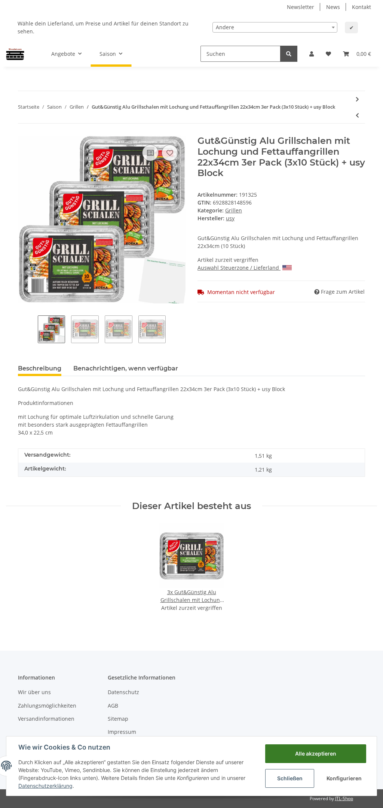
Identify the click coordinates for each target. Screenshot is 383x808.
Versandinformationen (46, 718)
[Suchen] (288, 54)
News (333, 6)
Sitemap (118, 718)
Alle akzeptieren (315, 753)
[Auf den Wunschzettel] (170, 153)
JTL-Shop (344, 798)
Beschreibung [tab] (39, 368)
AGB (113, 705)
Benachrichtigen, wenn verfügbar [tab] (125, 368)
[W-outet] (15, 53)
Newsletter (300, 6)
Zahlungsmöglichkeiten (47, 705)
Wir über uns (34, 692)
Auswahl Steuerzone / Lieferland (238, 267)
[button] (311, 54)
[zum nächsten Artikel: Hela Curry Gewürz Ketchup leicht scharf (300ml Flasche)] (357, 99)
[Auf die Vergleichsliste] (150, 153)
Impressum (122, 731)
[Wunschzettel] (328, 54)
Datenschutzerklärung (45, 786)
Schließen (290, 778)
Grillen (233, 210)
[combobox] (274, 27)
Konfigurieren (344, 778)
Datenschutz (123, 692)
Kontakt (361, 6)
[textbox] (275, 27)
